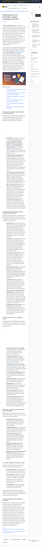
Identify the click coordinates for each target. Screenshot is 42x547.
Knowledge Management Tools (14, 8)
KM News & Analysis (34, 61)
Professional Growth (34, 76)
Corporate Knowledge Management (34, 59)
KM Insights (15, 5)
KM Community (24, 8)
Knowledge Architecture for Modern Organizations (36, 45)
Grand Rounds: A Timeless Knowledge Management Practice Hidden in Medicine (35, 25)
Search (32, 13)
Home (10, 5)
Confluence (9, 365)
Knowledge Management (35, 71)
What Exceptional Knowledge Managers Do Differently (36, 41)
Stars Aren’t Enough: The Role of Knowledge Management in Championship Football (36, 31)
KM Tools (32, 66)
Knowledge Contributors (23, 5)
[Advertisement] (14, 130)
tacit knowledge (19, 52)
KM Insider (4, 21)
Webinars (32, 81)
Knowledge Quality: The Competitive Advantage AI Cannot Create (36, 36)
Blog (31, 55)
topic (31, 78)
